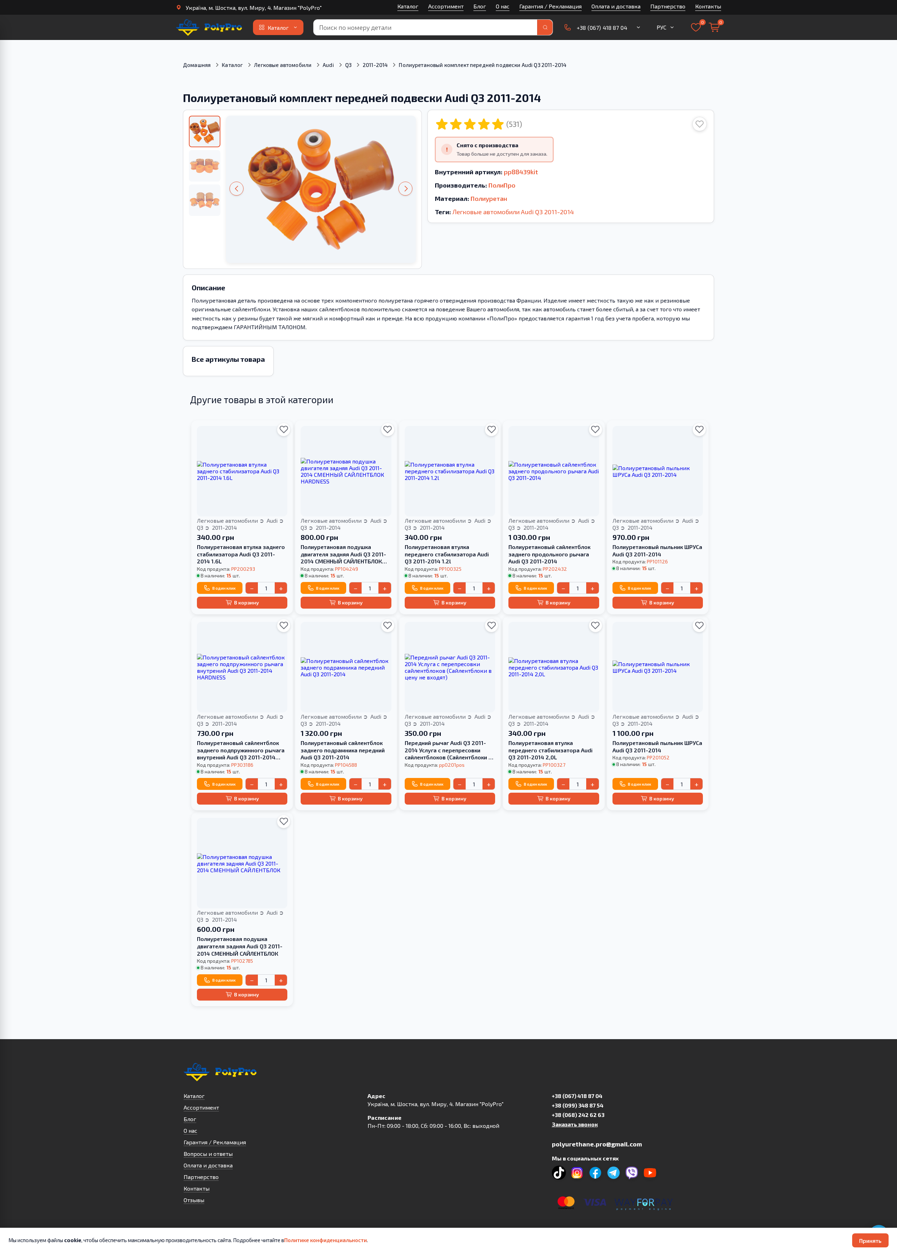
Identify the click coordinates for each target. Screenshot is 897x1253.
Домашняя (197, 65)
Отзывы (194, 1200)
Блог (479, 6)
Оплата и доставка (616, 6)
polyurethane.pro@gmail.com (597, 1144)
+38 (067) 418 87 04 (577, 1095)
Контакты (708, 6)
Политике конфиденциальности (325, 1240)
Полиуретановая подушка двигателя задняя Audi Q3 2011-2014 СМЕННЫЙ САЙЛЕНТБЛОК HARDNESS (343, 554)
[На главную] (209, 27)
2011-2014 (375, 65)
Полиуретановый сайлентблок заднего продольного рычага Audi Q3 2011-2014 (549, 554)
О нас (502, 6)
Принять (870, 1240)
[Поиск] (545, 27)
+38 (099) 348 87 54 (577, 1105)
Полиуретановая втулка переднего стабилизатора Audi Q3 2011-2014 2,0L (550, 750)
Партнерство (667, 6)
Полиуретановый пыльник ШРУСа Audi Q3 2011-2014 (657, 550)
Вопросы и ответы (208, 1153)
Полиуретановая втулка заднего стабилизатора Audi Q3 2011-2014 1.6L (241, 554)
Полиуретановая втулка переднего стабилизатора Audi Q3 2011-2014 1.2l (447, 554)
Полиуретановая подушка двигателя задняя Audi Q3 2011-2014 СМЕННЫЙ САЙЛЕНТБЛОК (239, 946)
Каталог (407, 6)
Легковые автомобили (282, 65)
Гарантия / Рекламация (550, 6)
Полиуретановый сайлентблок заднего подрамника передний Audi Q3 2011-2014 (343, 750)
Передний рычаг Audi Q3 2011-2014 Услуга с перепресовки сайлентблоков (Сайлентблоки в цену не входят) (448, 750)
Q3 (348, 65)
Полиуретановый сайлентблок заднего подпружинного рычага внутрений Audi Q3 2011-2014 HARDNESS (241, 750)
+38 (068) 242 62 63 (578, 1114)
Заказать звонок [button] (575, 1124)
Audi (328, 65)
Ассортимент (446, 6)
